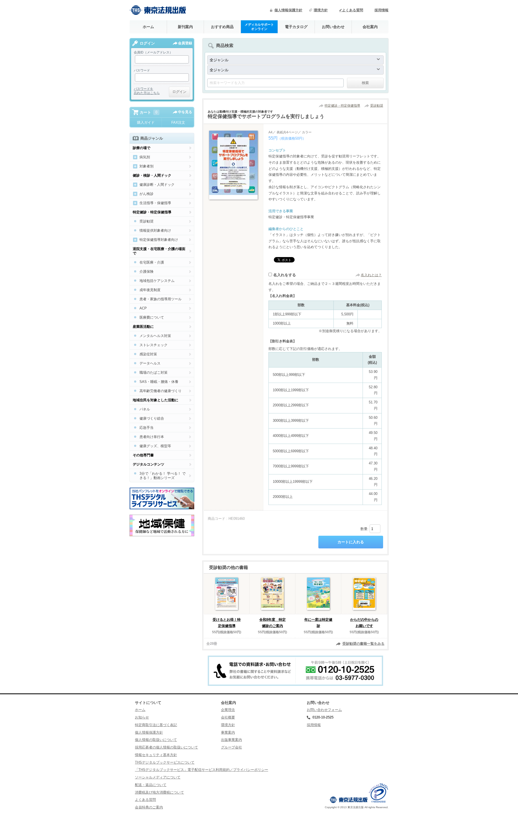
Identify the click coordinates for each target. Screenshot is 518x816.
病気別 (144, 157)
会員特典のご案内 (149, 807)
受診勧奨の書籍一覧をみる (363, 644)
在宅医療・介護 (151, 262)
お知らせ (142, 717)
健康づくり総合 (151, 418)
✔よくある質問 (351, 10)
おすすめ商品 (222, 27)
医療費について (151, 317)
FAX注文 (178, 122)
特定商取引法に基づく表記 (156, 725)
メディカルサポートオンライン (259, 27)
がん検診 (146, 194)
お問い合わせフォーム (324, 710)
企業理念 (228, 710)
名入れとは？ (371, 275)
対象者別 (146, 166)
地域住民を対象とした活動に (155, 400)
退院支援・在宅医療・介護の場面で (159, 251)
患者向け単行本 (151, 437)
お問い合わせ (333, 27)
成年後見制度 (150, 290)
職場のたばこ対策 (153, 372)
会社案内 (370, 27)
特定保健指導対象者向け (158, 240)
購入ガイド (146, 122)
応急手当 (146, 428)
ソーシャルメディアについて (157, 777)
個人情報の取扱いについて (156, 740)
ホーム (148, 27)
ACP (143, 308)
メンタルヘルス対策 (155, 336)
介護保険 (146, 271)
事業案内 (228, 732)
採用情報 (381, 10)
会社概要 (228, 717)
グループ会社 (231, 747)
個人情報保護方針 (288, 10)
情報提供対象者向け (155, 230)
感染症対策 (148, 354)
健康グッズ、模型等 (155, 446)
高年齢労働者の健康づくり (160, 391)
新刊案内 (185, 27)
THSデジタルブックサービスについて (165, 762)
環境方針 (321, 10)
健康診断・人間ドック (157, 185)
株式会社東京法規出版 (158, 10)
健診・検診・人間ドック (152, 175)
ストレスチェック (153, 345)
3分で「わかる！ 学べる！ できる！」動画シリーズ (162, 475)
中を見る (185, 112)
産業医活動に (143, 327)
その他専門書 (143, 455)
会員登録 (185, 43)
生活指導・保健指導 (155, 203)
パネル (144, 409)
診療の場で (141, 148)
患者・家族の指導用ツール (160, 299)
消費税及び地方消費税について (159, 792)
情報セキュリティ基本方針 (156, 755)
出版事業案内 (231, 740)
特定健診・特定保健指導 (342, 105)
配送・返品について (150, 785)
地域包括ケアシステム (157, 281)
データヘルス (150, 363)
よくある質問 (145, 800)
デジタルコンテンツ (148, 464)
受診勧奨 (376, 105)
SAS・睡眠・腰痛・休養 (158, 382)
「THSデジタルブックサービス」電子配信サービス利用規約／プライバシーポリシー (201, 770)
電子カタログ (296, 27)
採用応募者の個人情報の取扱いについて (166, 747)
